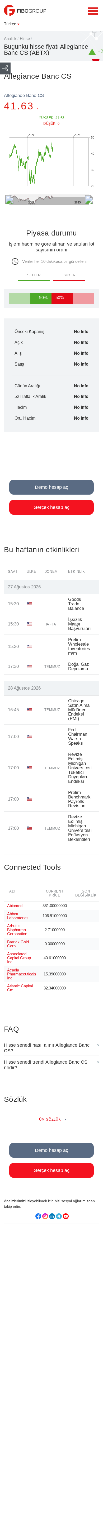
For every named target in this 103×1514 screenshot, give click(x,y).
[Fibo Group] (25, 13)
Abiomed (14, 905)
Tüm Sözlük (49, 1119)
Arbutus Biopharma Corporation (17, 930)
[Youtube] (66, 1216)
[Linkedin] (52, 1216)
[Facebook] (38, 1216)
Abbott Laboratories (18, 916)
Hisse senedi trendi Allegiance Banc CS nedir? (45, 1064)
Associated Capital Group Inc (19, 958)
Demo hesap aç (51, 487)
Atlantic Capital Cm (20, 988)
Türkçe (10, 23)
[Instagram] (45, 1216)
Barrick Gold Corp (18, 944)
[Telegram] (59, 1216)
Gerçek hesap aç (51, 507)
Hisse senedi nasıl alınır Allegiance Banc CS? (47, 1047)
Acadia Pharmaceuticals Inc (21, 974)
